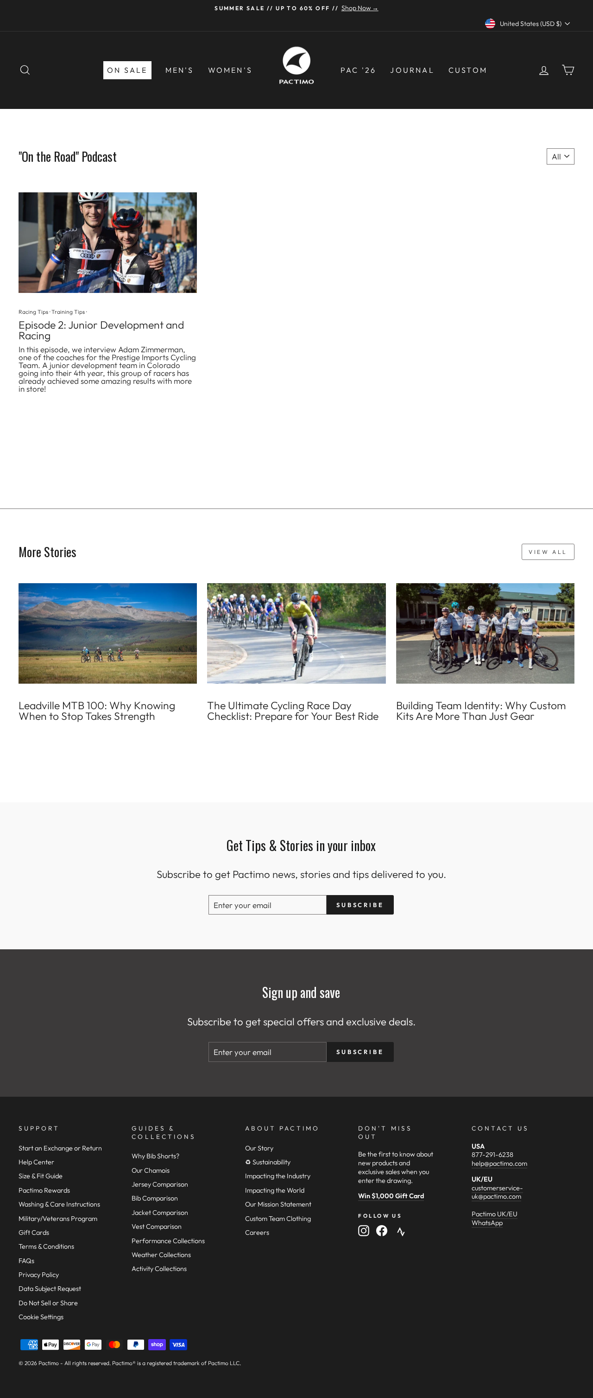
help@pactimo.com (499, 1163)
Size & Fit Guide (41, 1176)
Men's (179, 70)
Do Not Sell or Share (48, 1303)
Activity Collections (159, 1269)
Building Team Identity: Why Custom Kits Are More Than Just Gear (481, 711)
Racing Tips (33, 311)
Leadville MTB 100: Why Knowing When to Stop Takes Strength (97, 711)
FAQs (26, 1261)
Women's (230, 70)
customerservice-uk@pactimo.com (497, 1192)
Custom (467, 70)
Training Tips (68, 311)
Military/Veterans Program (58, 1218)
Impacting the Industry (277, 1176)
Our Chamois (151, 1170)
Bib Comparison (155, 1198)
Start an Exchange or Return (60, 1148)
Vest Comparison (157, 1226)
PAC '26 (358, 70)
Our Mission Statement (278, 1204)
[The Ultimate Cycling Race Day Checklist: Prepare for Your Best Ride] (296, 633)
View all (548, 551)
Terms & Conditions (46, 1246)
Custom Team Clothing (278, 1218)
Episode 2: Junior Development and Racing (101, 330)
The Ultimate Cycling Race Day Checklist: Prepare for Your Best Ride (293, 711)
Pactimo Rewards (44, 1190)
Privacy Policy (39, 1275)
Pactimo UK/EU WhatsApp (494, 1218)
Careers (257, 1232)
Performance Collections (168, 1241)
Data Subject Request (50, 1288)
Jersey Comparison (160, 1184)
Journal (412, 70)
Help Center (36, 1162)
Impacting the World (274, 1190)
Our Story (259, 1148)
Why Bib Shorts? (155, 1156)
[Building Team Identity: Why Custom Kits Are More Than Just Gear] (485, 633)
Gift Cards (34, 1232)
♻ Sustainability (267, 1162)
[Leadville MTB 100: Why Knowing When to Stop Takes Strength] (108, 633)
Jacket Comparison (160, 1212)
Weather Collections (161, 1255)
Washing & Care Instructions (59, 1204)
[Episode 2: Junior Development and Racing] (108, 242)
